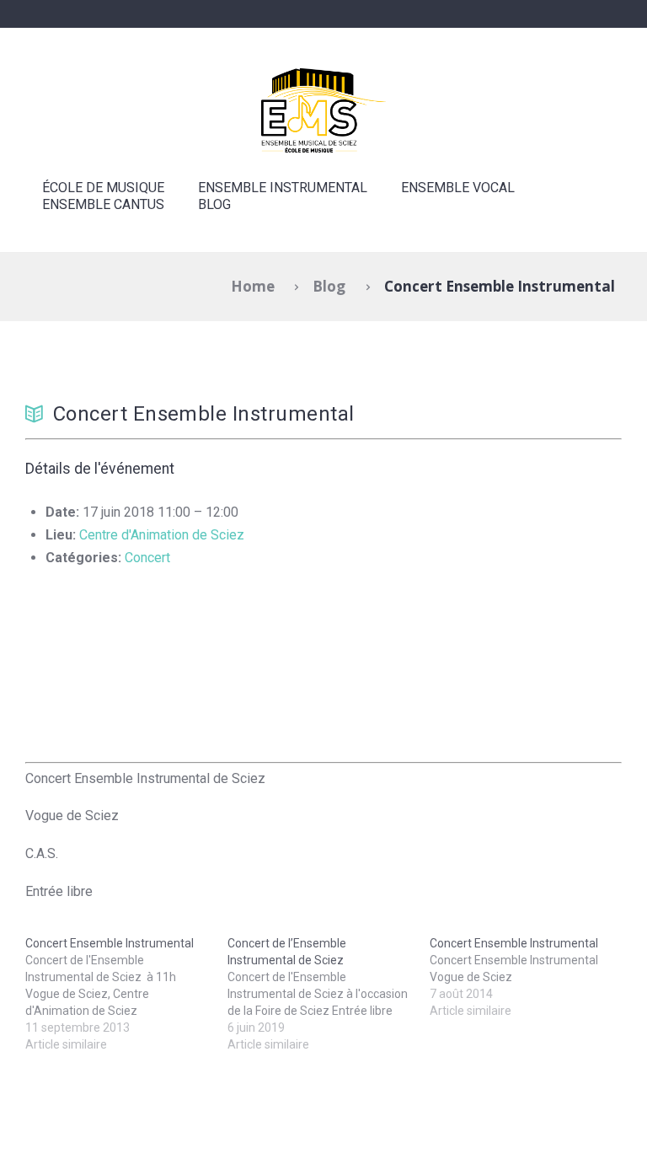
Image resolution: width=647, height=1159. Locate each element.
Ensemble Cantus (103, 204)
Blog (214, 204)
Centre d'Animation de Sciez (161, 535)
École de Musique (103, 188)
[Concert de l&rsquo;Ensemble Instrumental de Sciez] (328, 994)
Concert (147, 558)
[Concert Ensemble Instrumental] (126, 994)
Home (253, 286)
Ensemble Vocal (458, 188)
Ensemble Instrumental (282, 188)
